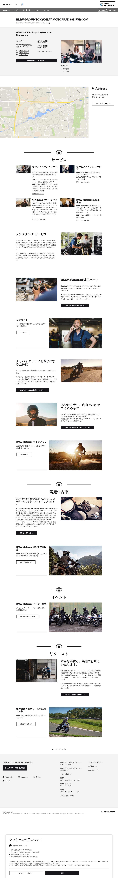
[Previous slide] (63, 51)
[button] (7, 4)
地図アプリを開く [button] (102, 104)
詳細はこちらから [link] (38, 194)
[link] (26, 51)
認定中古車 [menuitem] (26, 10)
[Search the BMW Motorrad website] (16, 4)
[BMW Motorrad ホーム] (107, 4)
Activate (44, 118)
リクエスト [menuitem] (47, 10)
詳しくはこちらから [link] (83, 182)
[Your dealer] (22, 4)
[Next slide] (100, 51)
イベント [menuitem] (37, 10)
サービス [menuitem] (16, 10)
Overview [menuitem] (6, 10)
